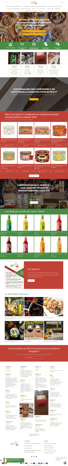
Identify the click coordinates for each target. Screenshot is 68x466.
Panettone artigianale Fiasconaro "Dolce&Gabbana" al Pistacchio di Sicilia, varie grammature (25, 140)
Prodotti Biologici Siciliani (11, 341)
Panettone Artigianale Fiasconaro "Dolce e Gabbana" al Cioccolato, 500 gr (59, 166)
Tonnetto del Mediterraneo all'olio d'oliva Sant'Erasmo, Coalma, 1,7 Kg (14, 459)
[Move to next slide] (61, 63)
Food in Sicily (32, 465)
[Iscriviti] (42, 357)
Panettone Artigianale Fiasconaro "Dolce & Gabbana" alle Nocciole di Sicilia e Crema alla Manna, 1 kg (42, 140)
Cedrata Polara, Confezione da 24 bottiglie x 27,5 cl (42, 232)
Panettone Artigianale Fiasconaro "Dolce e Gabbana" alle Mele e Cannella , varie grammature (9, 166)
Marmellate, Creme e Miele (50, 341)
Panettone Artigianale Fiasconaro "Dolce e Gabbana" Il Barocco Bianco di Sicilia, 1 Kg (9, 140)
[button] (6, 2)
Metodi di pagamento (48, 445)
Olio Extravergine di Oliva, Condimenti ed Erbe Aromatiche (14, 318)
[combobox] (4, 463)
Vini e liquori (27, 341)
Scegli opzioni (26, 145)
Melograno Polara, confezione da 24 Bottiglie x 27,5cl (24, 254)
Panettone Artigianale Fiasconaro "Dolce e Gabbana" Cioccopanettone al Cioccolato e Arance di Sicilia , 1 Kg (42, 166)
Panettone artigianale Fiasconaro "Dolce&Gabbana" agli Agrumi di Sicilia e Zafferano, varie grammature (58, 140)
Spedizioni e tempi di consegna (50, 443)
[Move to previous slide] (6, 63)
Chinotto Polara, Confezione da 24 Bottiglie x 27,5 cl (9, 254)
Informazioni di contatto (49, 449)
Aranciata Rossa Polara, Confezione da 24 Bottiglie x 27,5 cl (59, 232)
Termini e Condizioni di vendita (50, 450)
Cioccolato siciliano (29, 317)
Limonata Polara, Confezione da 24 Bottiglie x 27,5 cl (24, 232)
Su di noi (31, 280)
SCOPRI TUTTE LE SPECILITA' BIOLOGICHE (34, 34)
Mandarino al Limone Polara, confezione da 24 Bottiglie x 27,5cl (41, 254)
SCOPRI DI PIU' (34, 99)
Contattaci (34, 202)
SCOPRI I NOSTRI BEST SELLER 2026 (34, 31)
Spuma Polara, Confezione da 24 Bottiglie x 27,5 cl (59, 254)
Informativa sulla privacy (49, 452)
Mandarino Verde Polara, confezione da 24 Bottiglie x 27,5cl (9, 232)
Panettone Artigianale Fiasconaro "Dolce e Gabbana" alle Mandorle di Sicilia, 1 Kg (26, 166)
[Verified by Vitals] (11, 460)
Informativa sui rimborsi (49, 447)
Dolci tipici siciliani (48, 317)
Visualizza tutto (34, 175)
